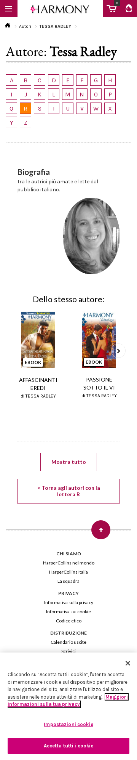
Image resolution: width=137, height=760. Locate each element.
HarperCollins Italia (68, 572)
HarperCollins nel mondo (68, 563)
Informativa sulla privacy (68, 602)
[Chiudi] (127, 663)
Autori (25, 26)
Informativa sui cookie (68, 611)
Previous (18, 350)
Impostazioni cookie (68, 724)
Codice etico (68, 621)
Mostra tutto (68, 462)
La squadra (68, 581)
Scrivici (68, 651)
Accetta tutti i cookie (69, 746)
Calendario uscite (68, 642)
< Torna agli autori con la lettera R (68, 490)
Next (118, 350)
